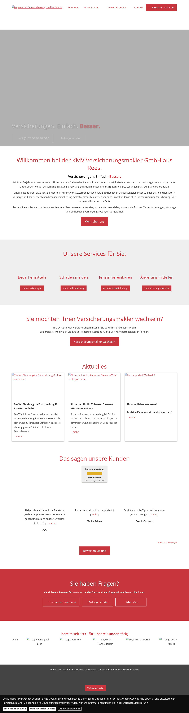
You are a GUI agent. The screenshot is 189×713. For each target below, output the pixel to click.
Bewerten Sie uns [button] (94, 551)
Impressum (55, 669)
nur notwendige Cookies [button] (42, 708)
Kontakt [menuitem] (138, 7)
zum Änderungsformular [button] (157, 288)
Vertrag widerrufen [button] (95, 688)
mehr (19, 436)
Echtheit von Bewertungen (167, 543)
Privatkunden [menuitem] (91, 7)
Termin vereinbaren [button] (62, 602)
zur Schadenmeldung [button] (73, 288)
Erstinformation (106, 669)
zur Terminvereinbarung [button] (115, 288)
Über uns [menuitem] (73, 7)
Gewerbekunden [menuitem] (116, 7)
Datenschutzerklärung (135, 702)
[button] (15, 520)
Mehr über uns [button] (94, 221)
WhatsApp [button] (132, 602)
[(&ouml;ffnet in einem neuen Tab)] (38, 386)
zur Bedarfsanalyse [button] (31, 288)
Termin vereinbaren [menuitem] (163, 7)
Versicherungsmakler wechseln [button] (94, 342)
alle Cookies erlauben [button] (15, 708)
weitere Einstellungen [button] (70, 708)
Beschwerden (123, 669)
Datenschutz (91, 669)
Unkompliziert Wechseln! (142, 404)
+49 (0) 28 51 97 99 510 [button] (33, 138)
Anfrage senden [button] (71, 138)
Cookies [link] (135, 669)
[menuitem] (69, 22)
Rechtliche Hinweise (73, 669)
